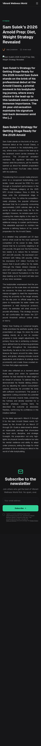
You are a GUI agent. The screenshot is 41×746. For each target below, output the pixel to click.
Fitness (6, 21)
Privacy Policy (34, 520)
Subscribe (19, 508)
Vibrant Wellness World (15, 3)
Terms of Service (11, 520)
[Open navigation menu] (37, 3)
